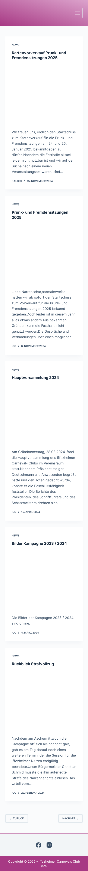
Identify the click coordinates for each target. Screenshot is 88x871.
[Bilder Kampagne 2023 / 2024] (44, 579)
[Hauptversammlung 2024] (44, 413)
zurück (18, 818)
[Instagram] (49, 845)
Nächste (68, 818)
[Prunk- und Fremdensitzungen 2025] (44, 253)
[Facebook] (38, 845)
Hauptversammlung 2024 (35, 377)
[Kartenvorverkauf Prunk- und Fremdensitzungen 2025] (44, 94)
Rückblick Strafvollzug (33, 664)
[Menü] (78, 13)
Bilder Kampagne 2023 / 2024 (39, 543)
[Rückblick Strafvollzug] (44, 700)
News (15, 45)
